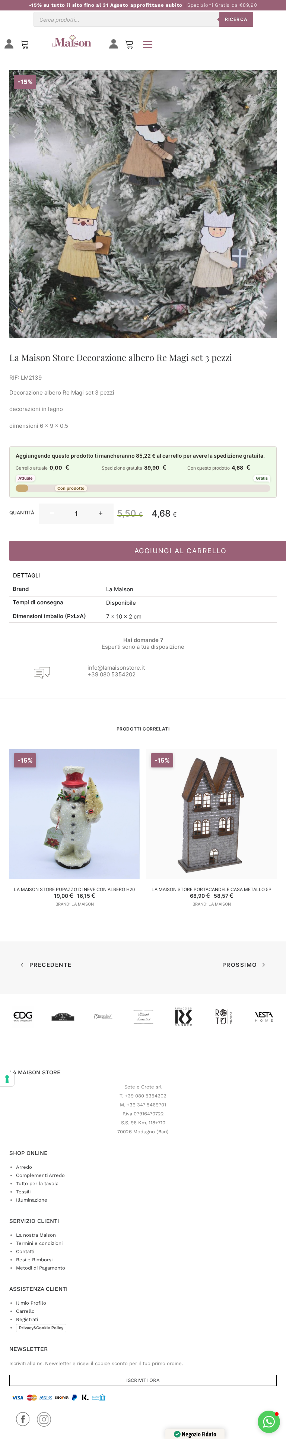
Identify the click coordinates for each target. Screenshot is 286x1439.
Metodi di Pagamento (40, 1268)
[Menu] (147, 44)
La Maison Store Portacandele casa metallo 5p (211, 889)
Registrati (27, 1319)
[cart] (129, 46)
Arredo (24, 1167)
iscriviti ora (143, 1380)
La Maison (119, 589)
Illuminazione (31, 1200)
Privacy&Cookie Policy (41, 1327)
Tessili (23, 1192)
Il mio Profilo (31, 1303)
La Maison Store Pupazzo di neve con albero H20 (74, 889)
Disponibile (121, 602)
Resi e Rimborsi (34, 1259)
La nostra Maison (36, 1235)
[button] (52, 513)
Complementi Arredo (40, 1175)
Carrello (25, 1311)
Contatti (25, 1251)
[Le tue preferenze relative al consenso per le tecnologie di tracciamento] (7, 1079)
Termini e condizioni (39, 1243)
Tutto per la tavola (37, 1183)
